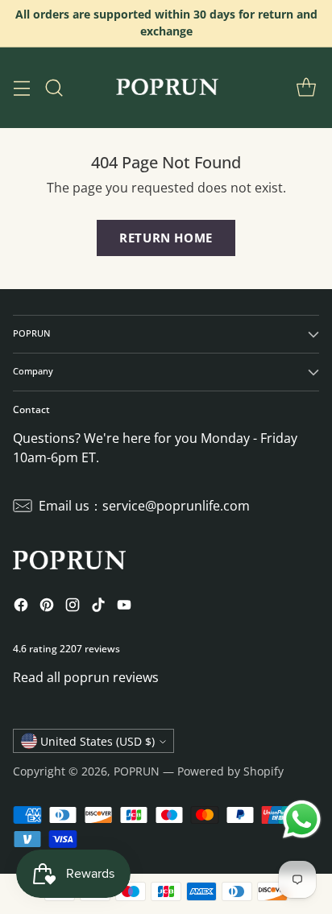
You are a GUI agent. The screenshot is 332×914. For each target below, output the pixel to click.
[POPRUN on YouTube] (124, 607)
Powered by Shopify (230, 771)
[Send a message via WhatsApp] (302, 819)
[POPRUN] (166, 88)
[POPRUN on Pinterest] (46, 607)
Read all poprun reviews (86, 677)
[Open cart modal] (305, 87)
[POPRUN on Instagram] (72, 607)
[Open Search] (53, 87)
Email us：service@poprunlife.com (144, 506)
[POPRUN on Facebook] (21, 607)
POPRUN (137, 771)
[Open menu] (21, 87)
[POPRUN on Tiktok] (98, 607)
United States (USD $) (97, 741)
